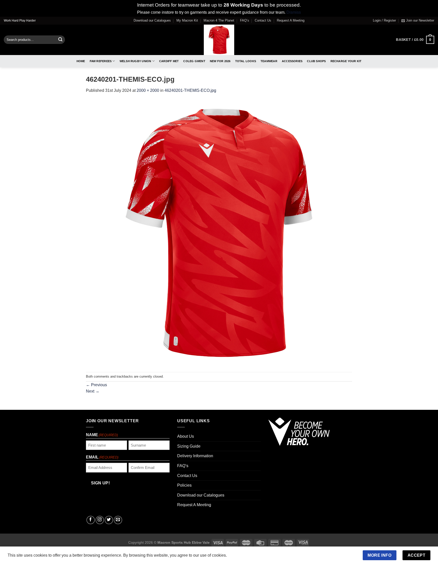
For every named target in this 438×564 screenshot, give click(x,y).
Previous (96, 385)
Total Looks (245, 61)
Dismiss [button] (293, 12)
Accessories (292, 61)
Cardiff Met (169, 61)
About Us (185, 436)
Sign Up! (100, 483)
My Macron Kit (187, 20)
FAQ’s (244, 20)
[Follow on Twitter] (109, 520)
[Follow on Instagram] (100, 520)
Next (92, 391)
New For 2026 (220, 61)
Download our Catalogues (152, 20)
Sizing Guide (188, 446)
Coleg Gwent (194, 61)
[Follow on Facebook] (90, 520)
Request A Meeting (290, 20)
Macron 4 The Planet (219, 20)
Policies (184, 485)
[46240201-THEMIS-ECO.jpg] (219, 233)
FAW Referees (101, 61)
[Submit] (60, 40)
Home (81, 61)
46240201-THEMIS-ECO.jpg (190, 90)
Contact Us (263, 20)
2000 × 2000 (148, 90)
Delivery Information (195, 456)
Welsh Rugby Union (135, 61)
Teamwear (269, 61)
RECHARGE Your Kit (346, 61)
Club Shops (316, 61)
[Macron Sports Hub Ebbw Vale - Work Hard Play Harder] (219, 40)
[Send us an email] (118, 520)
